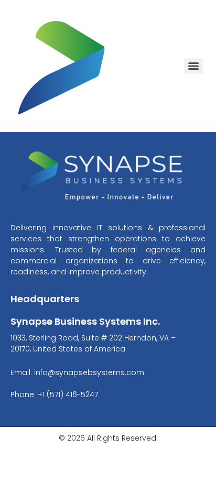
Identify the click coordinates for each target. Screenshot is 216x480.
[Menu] (193, 66)
